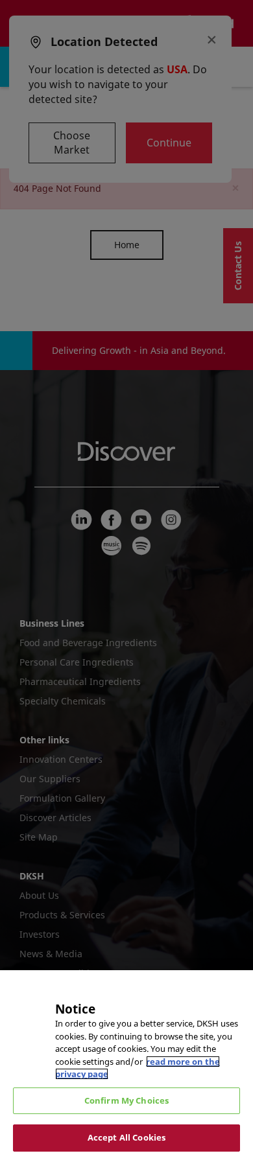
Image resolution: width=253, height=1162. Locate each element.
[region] (126, 1066)
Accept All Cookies (126, 1137)
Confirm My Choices (126, 1100)
